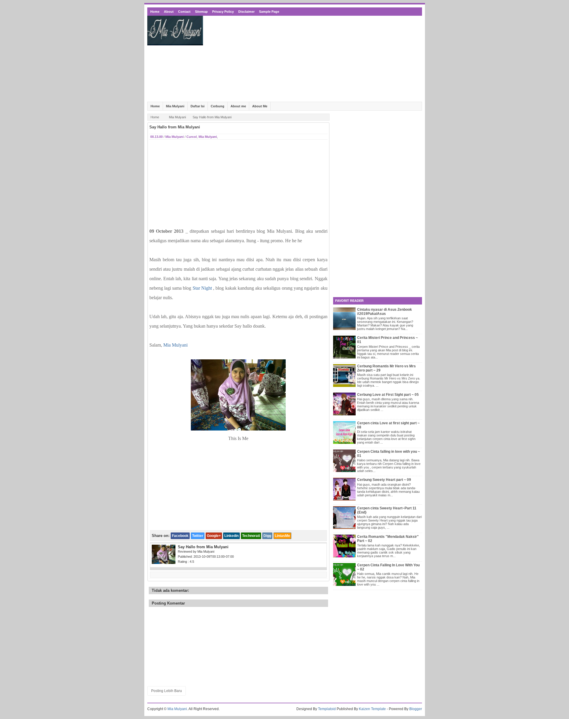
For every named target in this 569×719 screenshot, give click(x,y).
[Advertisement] (314, 58)
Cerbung (217, 106)
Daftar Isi (197, 106)
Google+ (214, 536)
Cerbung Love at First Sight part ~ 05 (388, 395)
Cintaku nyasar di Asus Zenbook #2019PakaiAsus (384, 311)
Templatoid (327, 709)
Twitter (197, 536)
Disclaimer (246, 11)
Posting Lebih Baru (166, 691)
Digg (267, 536)
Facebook (180, 536)
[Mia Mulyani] (238, 428)
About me (238, 106)
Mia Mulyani (175, 106)
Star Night (202, 288)
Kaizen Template (372, 709)
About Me (259, 106)
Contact (184, 11)
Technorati (251, 536)
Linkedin (231, 536)
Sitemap (201, 11)
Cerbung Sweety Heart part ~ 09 (384, 480)
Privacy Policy (223, 11)
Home (154, 11)
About (169, 11)
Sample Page (269, 11)
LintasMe (282, 536)
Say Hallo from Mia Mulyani (174, 127)
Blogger (415, 709)
